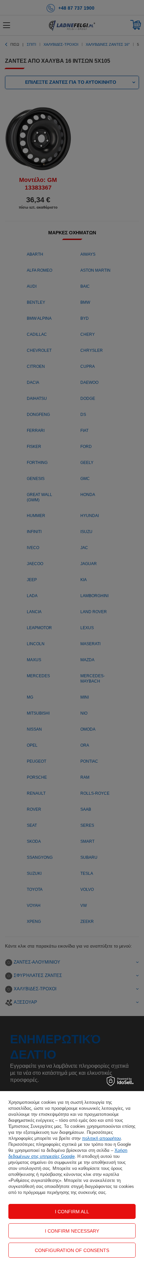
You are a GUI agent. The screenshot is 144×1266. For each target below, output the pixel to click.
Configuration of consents (72, 1250)
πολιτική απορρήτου (101, 1138)
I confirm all (72, 1211)
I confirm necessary (72, 1231)
